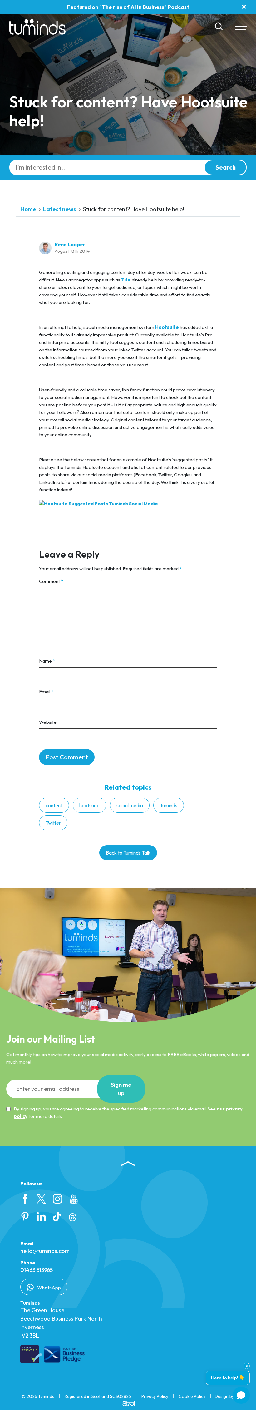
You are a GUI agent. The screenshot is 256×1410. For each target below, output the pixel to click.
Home (28, 209)
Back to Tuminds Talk (128, 853)
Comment (51, 581)
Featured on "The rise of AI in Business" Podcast (128, 7)
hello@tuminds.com (45, 1250)
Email (46, 691)
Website (48, 722)
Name (47, 661)
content (54, 805)
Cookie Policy (192, 1396)
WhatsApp (48, 1287)
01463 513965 (36, 1269)
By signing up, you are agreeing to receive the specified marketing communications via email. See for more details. (128, 1112)
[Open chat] (241, 1395)
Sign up (121, 1089)
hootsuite (89, 805)
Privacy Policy (154, 1396)
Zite (126, 280)
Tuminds (168, 805)
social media (129, 805)
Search (225, 167)
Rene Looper (70, 244)
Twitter (53, 823)
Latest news (59, 209)
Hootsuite (167, 327)
